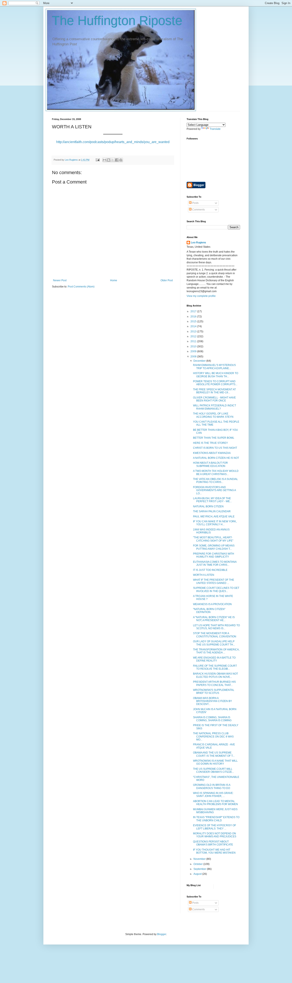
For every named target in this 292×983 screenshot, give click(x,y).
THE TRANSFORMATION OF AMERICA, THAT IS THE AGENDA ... (216, 651)
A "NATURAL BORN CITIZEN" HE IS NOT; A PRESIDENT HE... (214, 619)
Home (113, 280)
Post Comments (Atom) (81, 286)
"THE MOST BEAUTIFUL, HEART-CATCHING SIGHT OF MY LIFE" (213, 539)
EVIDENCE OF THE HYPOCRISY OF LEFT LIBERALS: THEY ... (214, 827)
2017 (193, 311)
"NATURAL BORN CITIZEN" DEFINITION (209, 611)
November (199, 858)
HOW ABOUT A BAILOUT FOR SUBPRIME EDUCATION (210, 464)
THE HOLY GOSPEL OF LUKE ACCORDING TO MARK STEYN (213, 415)
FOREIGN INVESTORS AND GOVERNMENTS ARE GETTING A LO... (214, 490)
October (198, 864)
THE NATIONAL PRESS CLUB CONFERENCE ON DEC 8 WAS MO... (213, 736)
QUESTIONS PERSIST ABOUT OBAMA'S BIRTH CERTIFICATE (213, 843)
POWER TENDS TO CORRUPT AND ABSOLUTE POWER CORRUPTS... (215, 383)
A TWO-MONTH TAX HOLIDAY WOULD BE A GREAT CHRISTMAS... (216, 472)
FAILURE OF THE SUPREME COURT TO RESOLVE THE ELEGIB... (215, 667)
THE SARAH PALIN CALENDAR (212, 511)
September (200, 869)
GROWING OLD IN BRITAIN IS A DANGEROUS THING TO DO (211, 786)
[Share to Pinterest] (121, 160)
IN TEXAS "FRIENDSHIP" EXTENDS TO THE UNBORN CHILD (216, 819)
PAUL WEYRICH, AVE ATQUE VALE (213, 516)
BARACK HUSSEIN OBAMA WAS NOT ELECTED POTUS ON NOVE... (215, 675)
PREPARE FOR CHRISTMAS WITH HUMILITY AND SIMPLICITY (213, 555)
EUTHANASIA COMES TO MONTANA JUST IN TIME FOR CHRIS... (214, 563)
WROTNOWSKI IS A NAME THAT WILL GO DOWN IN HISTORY (215, 762)
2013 (193, 331)
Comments (198, 209)
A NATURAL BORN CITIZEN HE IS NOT (216, 457)
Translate (215, 128)
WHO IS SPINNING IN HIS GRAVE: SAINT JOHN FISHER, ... (213, 795)
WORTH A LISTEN (203, 574)
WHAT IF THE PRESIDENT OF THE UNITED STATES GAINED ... (213, 581)
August (197, 873)
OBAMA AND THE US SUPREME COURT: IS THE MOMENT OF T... (213, 754)
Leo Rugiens (198, 242)
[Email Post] (97, 159)
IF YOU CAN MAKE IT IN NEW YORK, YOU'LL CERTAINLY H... (215, 523)
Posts (195, 202)
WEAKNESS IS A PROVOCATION (212, 604)
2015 (193, 321)
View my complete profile (201, 296)
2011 (193, 341)
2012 (193, 336)
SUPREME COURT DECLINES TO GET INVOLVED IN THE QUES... (216, 589)
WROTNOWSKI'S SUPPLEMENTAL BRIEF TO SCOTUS (213, 691)
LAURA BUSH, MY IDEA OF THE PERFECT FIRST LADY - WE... (212, 500)
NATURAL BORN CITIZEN (208, 506)
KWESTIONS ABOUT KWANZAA (212, 453)
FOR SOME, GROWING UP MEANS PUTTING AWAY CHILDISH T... (213, 547)
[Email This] (104, 160)
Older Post (167, 280)
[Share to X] (113, 160)
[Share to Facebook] (117, 160)
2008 (193, 356)
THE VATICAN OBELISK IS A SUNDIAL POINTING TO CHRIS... (215, 481)
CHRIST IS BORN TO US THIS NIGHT (215, 447)
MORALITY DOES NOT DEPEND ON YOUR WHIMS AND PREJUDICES (214, 835)
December (199, 360)
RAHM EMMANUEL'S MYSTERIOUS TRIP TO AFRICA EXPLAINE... (214, 367)
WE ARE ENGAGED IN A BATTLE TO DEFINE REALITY (214, 659)
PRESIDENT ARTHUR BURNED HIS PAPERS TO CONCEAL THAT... (214, 683)
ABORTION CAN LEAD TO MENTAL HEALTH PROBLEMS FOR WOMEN (215, 803)
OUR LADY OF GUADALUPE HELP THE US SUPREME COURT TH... (214, 643)
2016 (193, 316)
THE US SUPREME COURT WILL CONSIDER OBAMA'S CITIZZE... (213, 770)
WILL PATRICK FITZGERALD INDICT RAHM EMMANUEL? (214, 407)
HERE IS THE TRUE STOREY (210, 442)
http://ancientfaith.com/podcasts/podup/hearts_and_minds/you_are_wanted (113, 142)
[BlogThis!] (108, 160)
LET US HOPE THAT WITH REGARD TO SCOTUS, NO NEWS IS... (216, 627)
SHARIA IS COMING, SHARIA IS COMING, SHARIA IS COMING (212, 719)
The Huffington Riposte (117, 20)
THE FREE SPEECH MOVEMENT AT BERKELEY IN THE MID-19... (214, 391)
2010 (193, 346)
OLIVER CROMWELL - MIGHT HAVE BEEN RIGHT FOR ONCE (214, 399)
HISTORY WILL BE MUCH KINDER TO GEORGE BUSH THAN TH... (215, 375)
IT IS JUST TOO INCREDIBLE (210, 569)
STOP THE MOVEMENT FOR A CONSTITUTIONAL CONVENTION (214, 635)
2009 (193, 351)
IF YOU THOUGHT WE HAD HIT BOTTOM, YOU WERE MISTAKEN (214, 851)
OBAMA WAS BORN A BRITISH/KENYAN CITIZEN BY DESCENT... (212, 701)
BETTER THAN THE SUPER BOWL (213, 437)
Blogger (161, 934)
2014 (193, 326)
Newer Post (59, 280)
